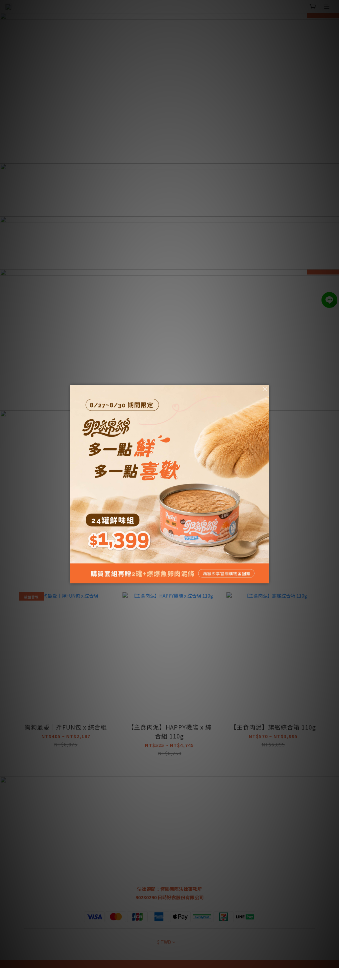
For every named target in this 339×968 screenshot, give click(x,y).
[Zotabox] (264, 577)
